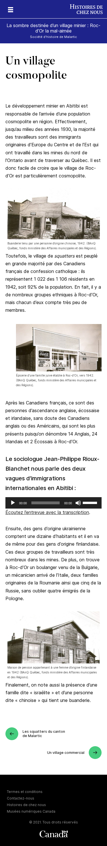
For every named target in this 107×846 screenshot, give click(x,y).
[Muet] (78, 503)
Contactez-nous (20, 798)
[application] (53, 503)
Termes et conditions (25, 792)
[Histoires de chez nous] (88, 9)
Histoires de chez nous (26, 805)
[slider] (91, 502)
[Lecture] (13, 503)
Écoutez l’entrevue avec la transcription (47, 512)
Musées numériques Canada (31, 811)
